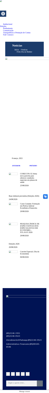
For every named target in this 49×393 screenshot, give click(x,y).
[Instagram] (23, 374)
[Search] (40, 383)
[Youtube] (18, 374)
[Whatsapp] (8, 374)
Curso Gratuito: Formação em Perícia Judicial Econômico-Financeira (30, 206)
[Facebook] (13, 374)
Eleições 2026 (14, 244)
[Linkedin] (27, 374)
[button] (3, 14)
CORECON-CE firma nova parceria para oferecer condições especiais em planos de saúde (28, 178)
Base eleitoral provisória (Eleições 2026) (24, 196)
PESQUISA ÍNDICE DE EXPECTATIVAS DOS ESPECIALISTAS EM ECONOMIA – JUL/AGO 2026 (29, 228)
